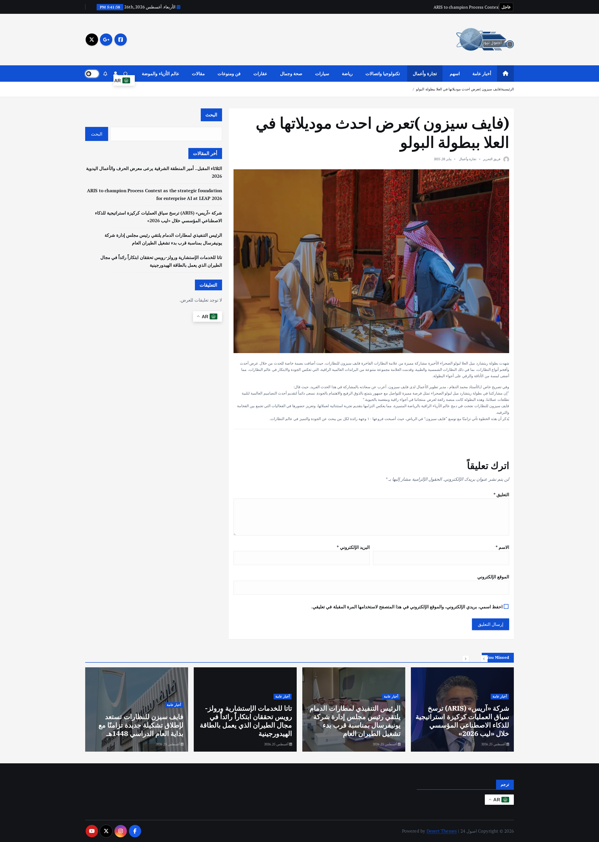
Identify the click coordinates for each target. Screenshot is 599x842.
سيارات (322, 73)
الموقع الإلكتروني (493, 577)
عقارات (260, 73)
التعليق (501, 494)
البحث (211, 114)
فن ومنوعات (229, 73)
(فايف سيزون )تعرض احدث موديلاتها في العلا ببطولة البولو (459, 89)
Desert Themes (442, 831)
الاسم (502, 547)
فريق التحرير (491, 159)
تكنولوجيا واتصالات (382, 73)
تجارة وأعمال (425, 73)
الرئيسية (508, 89)
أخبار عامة (481, 73)
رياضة (347, 73)
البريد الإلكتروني (353, 547)
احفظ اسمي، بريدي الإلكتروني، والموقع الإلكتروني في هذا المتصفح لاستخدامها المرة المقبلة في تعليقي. (407, 606)
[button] (484, 658)
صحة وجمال (291, 73)
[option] (462, 709)
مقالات (198, 73)
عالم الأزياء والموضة (160, 73)
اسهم (455, 73)
